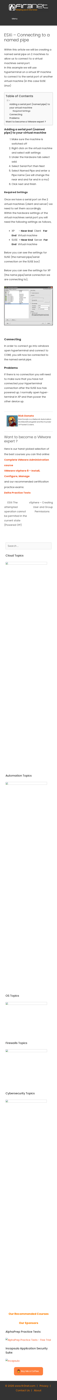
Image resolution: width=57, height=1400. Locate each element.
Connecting (15, 114)
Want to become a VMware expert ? (26, 121)
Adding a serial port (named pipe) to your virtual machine (29, 106)
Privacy (44, 1386)
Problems (14, 118)
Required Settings (21, 111)
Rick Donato (26, 415)
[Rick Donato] (12, 426)
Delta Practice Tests (17, 492)
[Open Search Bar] (46, 19)
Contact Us (23, 1390)
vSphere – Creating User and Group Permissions (41, 507)
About (37, 1390)
